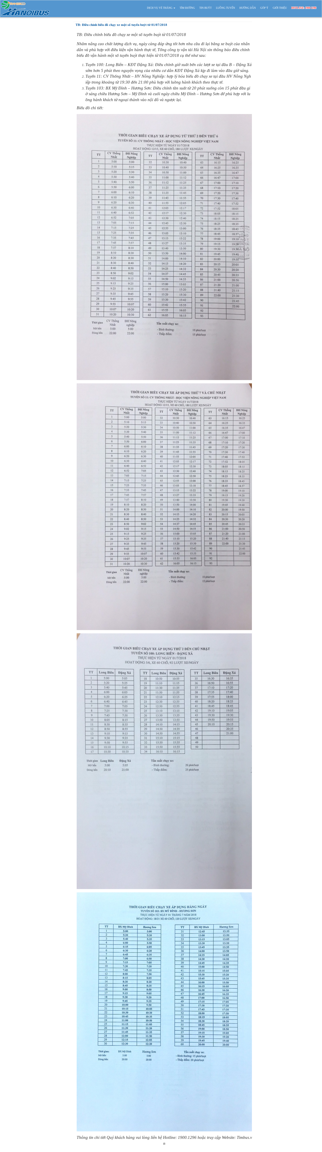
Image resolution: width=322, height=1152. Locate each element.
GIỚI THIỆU (280, 7)
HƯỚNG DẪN (247, 7)
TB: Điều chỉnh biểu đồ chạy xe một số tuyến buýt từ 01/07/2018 (121, 25)
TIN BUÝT (205, 7)
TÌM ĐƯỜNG (187, 7)
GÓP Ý (264, 7)
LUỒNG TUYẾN (225, 7)
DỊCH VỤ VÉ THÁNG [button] (160, 7)
